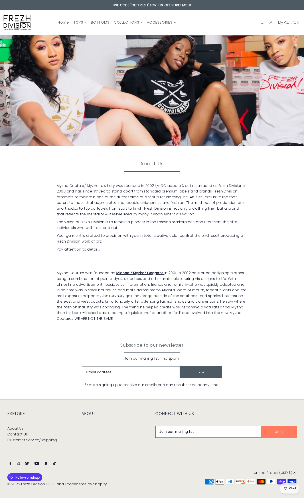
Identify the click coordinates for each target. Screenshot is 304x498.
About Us (15, 428)
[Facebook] (10, 464)
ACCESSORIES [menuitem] (159, 22)
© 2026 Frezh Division (26, 484)
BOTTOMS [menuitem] (100, 22)
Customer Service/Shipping (32, 440)
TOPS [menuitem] (78, 22)
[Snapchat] (46, 464)
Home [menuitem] (63, 22)
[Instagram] (18, 464)
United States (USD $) (273, 473)
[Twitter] (27, 464)
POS (52, 484)
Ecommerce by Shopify (86, 484)
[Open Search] (262, 22)
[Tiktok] (54, 464)
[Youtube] (36, 464)
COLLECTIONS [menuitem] (126, 22)
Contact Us (17, 434)
